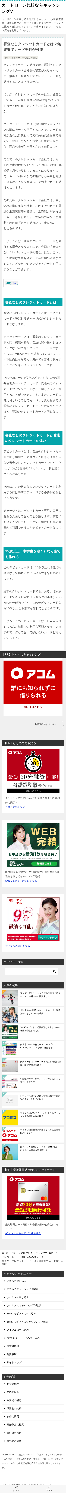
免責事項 (12, 1354)
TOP (29, 1252)
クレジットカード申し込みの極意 (21, 57)
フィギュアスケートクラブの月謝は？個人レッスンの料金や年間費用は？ (40, 995)
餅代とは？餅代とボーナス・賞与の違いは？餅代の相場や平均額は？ (39, 1149)
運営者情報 (13, 1346)
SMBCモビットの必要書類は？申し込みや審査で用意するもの (40, 1029)
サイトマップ (14, 1362)
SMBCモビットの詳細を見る (21, 880)
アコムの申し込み (16, 1281)
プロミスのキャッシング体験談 (24, 1305)
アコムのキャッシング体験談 (23, 1289)
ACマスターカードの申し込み (23, 1338)
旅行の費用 (13, 1416)
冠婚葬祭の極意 (15, 1424)
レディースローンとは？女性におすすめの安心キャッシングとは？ (40, 1097)
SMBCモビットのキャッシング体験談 (27, 1321)
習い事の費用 (14, 1432)
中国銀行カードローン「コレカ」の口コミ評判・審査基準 (40, 1080)
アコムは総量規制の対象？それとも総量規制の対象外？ (40, 1131)
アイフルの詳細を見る (17, 946)
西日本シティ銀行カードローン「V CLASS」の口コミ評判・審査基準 (36, 1046)
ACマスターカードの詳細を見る (23, 1233)
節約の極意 (13, 1392)
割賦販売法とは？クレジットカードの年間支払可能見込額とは (49, 724)
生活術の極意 (14, 1400)
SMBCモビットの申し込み (21, 1313)
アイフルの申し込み (18, 1329)
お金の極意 (13, 1383)
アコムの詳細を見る (16, 806)
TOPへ (49, 1490)
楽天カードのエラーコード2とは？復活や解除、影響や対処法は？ (41, 1063)
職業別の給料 (14, 1408)
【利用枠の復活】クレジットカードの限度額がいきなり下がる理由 (40, 1012)
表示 (15, 283)
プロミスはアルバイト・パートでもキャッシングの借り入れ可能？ (40, 1114)
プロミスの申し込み (18, 1297)
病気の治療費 (14, 1441)
